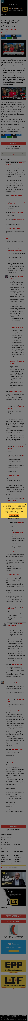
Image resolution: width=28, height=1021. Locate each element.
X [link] (25, 504)
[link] (14, 504)
